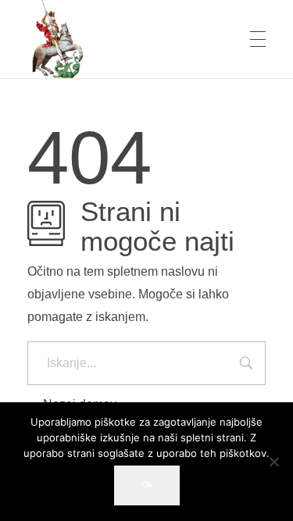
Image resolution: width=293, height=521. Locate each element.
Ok (146, 485)
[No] (273, 461)
